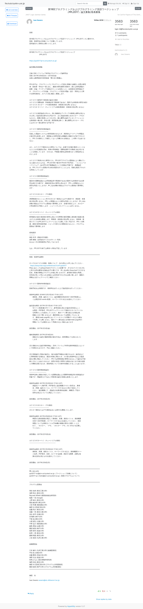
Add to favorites (123, 39)
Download (13, 24)
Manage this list (115, 3)
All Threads (12, 15)
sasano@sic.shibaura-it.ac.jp (49, 580)
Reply (31, 593)
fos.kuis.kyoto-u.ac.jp (15, 3)
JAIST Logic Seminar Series (35, 15)
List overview (13, 10)
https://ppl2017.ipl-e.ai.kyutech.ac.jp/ (43, 61)
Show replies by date (103, 599)
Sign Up (136, 3)
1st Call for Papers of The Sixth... (129, 15)
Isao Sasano (38, 20)
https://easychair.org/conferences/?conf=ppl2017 (48, 265)
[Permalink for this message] (110, 591)
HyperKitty (71, 606)
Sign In (126, 3)
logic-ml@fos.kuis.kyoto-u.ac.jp (126, 29)
